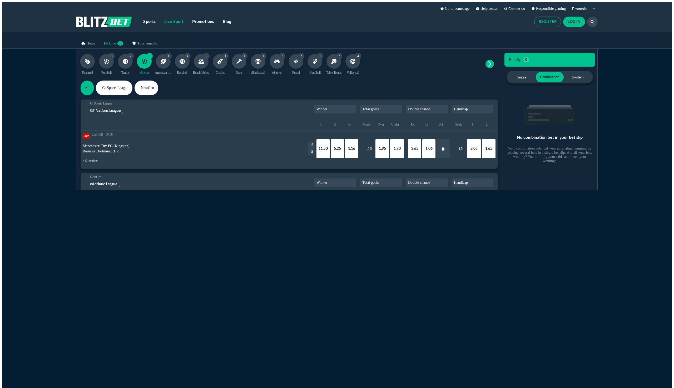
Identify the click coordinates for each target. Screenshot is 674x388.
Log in (574, 22)
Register (548, 22)
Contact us (516, 9)
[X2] (443, 148)
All (87, 88)
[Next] (489, 64)
